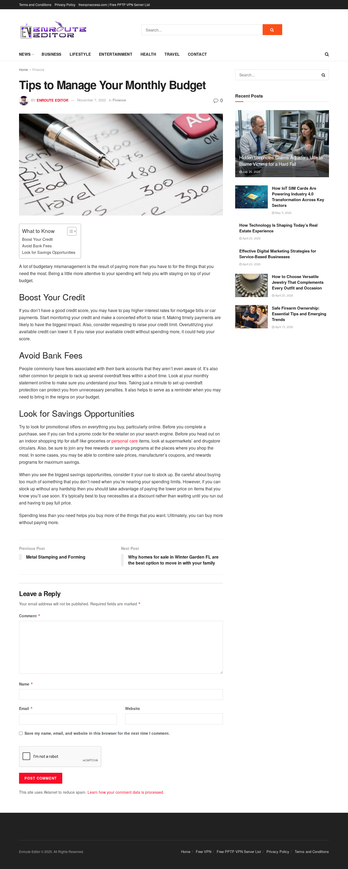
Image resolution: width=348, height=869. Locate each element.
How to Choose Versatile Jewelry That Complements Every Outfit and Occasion (298, 282)
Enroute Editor (52, 99)
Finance (38, 69)
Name (26, 684)
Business (51, 54)
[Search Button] (272, 29)
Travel (172, 54)
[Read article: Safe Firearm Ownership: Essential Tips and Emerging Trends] (251, 316)
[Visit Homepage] (53, 29)
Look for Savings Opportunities (48, 252)
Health (148, 54)
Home (23, 69)
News (24, 54)
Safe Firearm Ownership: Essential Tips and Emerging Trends (299, 313)
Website (132, 708)
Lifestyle (80, 54)
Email (26, 708)
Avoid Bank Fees (37, 245)
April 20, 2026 (283, 295)
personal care (124, 441)
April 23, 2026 (251, 238)
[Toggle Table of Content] (69, 231)
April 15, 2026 (283, 326)
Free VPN (203, 851)
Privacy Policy (65, 4)
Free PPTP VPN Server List (239, 851)
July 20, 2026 (251, 171)
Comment (30, 615)
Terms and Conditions (35, 4)
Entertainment (115, 54)
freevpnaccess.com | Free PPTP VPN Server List (114, 4)
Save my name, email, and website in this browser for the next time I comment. (97, 733)
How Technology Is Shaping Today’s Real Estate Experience (278, 228)
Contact (197, 54)
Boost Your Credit (37, 239)
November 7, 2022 (91, 99)
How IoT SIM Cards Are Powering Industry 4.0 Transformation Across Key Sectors (298, 196)
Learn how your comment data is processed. (126, 792)
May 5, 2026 (282, 212)
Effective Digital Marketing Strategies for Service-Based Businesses (277, 253)
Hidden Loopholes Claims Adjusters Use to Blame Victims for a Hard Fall (280, 160)
